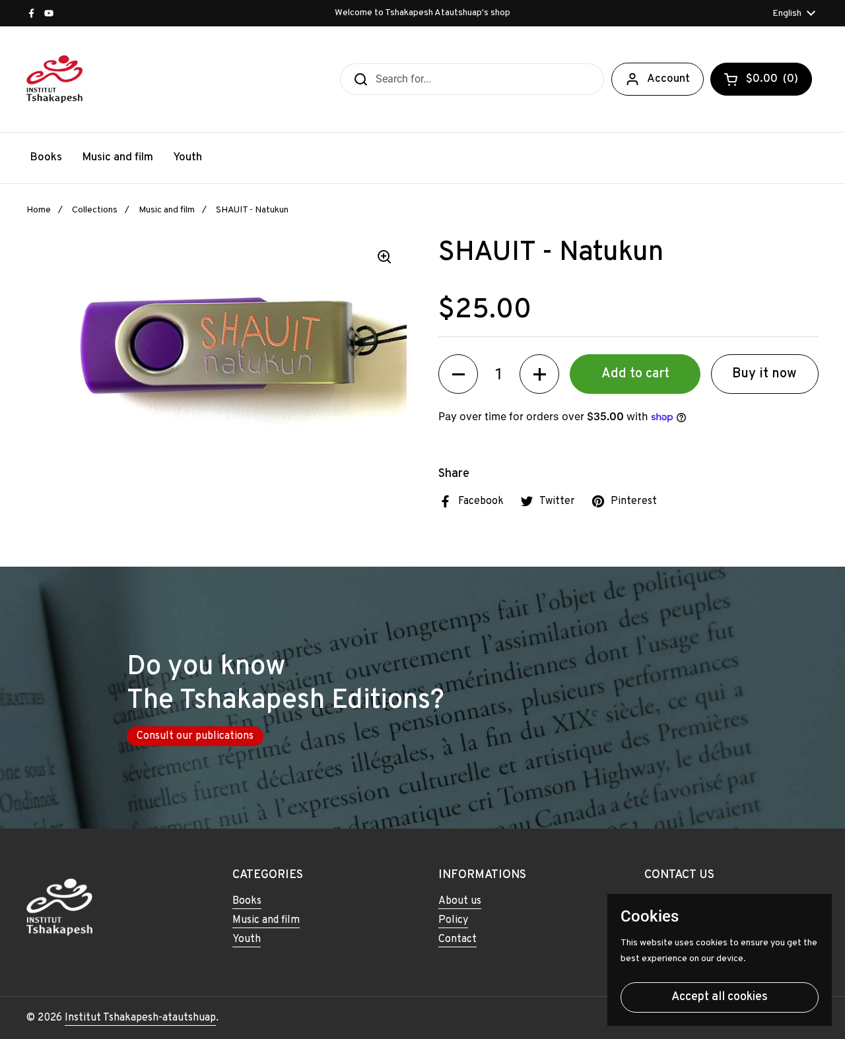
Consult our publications (195, 736)
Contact (457, 939)
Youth (246, 939)
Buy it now (764, 374)
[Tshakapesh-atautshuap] (54, 79)
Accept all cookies (719, 997)
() (772, 82)
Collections (95, 210)
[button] (458, 374)
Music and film (167, 210)
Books (246, 901)
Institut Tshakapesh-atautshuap (140, 1017)
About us (459, 901)
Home (38, 210)
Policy (453, 920)
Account (668, 79)
